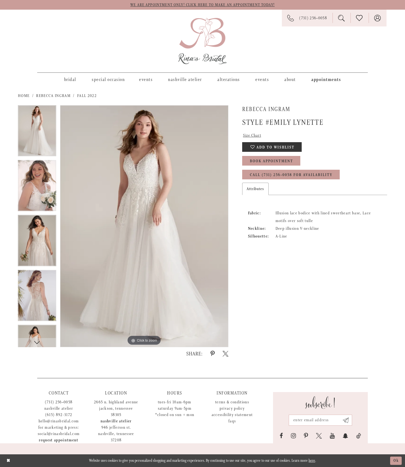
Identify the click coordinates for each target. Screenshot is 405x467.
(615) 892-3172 (58, 414)
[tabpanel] (37, 132)
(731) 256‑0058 (59, 402)
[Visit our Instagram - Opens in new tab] (293, 436)
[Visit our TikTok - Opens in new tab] (358, 436)
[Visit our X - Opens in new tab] (319, 436)
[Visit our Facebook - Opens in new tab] (281, 436)
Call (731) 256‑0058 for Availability (291, 174)
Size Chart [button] (252, 135)
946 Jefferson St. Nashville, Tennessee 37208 (116, 434)
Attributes (255, 188)
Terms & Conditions (232, 402)
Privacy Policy (232, 408)
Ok (396, 460)
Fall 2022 (87, 95)
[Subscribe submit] (346, 420)
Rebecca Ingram (53, 95)
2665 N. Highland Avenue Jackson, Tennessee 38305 (116, 408)
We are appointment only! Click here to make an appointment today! (202, 4)
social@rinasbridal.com (59, 433)
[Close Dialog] (8, 460)
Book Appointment (271, 161)
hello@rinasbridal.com (59, 421)
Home (23, 95)
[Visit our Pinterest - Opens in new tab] (306, 436)
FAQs (232, 421)
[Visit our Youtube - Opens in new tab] (332, 436)
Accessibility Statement (232, 414)
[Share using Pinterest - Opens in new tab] (212, 353)
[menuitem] (70, 79)
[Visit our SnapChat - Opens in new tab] (345, 436)
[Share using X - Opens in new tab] (225, 353)
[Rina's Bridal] (202, 41)
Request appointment (58, 440)
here (312, 460)
